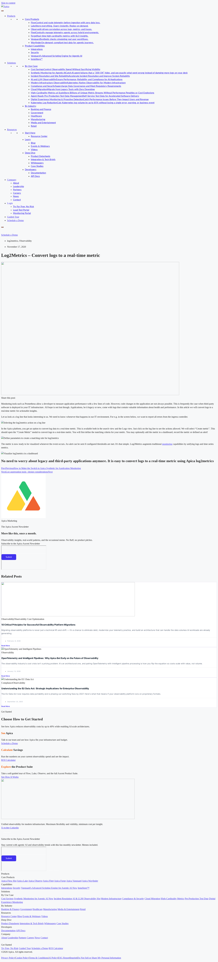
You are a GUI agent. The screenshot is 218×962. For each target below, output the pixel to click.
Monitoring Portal (22, 213)
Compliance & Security (133, 898)
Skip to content (8, 3)
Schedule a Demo (15, 220)
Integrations (37, 49)
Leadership (18, 186)
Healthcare (36, 116)
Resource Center (39, 136)
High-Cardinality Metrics (172, 898)
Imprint (73, 958)
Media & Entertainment (68, 909)
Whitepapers (37, 163)
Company (11, 179)
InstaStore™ (37, 59)
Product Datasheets (40, 156)
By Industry (30, 106)
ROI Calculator (56, 948)
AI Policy (53, 958)
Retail (34, 126)
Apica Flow (8, 881)
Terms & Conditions (38, 958)
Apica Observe (35, 881)
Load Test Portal (21, 210)
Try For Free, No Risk (23, 207)
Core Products (32, 19)
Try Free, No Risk (9, 948)
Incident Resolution (63, 898)
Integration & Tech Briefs (43, 159)
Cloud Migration (152, 898)
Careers (17, 193)
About (16, 183)
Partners (17, 190)
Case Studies (37, 166)
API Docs (35, 176)
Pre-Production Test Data (196, 898)
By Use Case (31, 66)
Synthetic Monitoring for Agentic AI (33, 898)
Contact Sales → (54, 870)
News (16, 196)
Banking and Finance (41, 109)
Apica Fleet (48, 881)
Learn (28, 140)
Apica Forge (60, 881)
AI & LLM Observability (86, 898)
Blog (33, 143)
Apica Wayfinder (90, 881)
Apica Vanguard (74, 881)
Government (37, 113)
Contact (17, 200)
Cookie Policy (22, 958)
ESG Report (64, 958)
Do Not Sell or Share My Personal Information (99, 958)
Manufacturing (38, 119)
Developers (30, 170)
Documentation (38, 173)
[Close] (2, 227)
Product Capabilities (35, 46)
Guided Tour (13, 217)
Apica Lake (22, 881)
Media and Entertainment (43, 123)
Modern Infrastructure (111, 898)
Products (11, 16)
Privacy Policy (8, 958)
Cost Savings (7, 898)
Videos (34, 150)
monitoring (167, 444)
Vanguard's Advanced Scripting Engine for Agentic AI (56, 56)
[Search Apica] (3, 230)
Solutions (11, 63)
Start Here (30, 133)
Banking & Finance (10, 909)
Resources (12, 129)
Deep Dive (30, 153)
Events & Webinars (40, 146)
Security (35, 52)
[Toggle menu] (2, 10)
